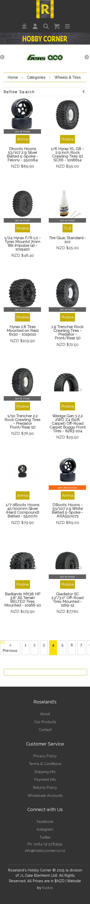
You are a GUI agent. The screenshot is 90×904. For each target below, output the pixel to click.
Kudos (47, 887)
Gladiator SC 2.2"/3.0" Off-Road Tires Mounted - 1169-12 (68, 599)
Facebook (45, 821)
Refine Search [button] (19, 92)
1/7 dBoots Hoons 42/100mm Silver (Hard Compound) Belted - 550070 (23, 510)
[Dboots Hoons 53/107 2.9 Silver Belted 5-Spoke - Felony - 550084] (22, 115)
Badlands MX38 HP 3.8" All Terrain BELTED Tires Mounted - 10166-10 (22, 599)
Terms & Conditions (45, 764)
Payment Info (45, 779)
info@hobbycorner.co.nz (45, 850)
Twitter (45, 837)
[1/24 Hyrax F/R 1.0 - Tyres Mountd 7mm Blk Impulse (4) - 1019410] (22, 204)
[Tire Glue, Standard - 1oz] (67, 204)
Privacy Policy (45, 756)
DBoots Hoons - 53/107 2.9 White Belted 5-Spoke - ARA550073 (67, 510)
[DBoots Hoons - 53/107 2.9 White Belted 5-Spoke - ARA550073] (67, 471)
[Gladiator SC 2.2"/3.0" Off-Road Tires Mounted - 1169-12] (67, 560)
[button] (24, 26)
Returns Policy (45, 787)
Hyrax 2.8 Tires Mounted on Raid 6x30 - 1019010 (22, 330)
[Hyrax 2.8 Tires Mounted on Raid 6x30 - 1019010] (22, 293)
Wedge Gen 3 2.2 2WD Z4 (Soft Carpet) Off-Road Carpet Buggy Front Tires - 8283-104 (68, 423)
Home (13, 77)
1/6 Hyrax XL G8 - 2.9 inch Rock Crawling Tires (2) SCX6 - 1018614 (67, 154)
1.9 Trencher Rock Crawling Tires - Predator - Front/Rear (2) (68, 332)
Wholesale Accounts (45, 795)
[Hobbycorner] (45, 9)
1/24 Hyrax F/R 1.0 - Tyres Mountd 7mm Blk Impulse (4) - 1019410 (22, 243)
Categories (36, 77)
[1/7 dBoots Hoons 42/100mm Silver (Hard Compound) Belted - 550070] (22, 471)
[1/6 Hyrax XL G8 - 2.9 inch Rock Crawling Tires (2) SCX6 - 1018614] (67, 115)
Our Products (45, 722)
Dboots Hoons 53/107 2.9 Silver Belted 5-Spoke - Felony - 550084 (22, 154)
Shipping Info (45, 772)
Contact (45, 729)
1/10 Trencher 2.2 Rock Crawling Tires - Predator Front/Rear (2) (22, 421)
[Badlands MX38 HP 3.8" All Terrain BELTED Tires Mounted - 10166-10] (22, 560)
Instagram (45, 829)
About (45, 714)
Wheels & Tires (67, 77)
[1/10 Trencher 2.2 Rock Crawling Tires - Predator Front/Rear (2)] (22, 382)
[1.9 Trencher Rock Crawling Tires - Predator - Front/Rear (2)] (67, 293)
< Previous (10, 648)
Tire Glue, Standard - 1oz (67, 239)
